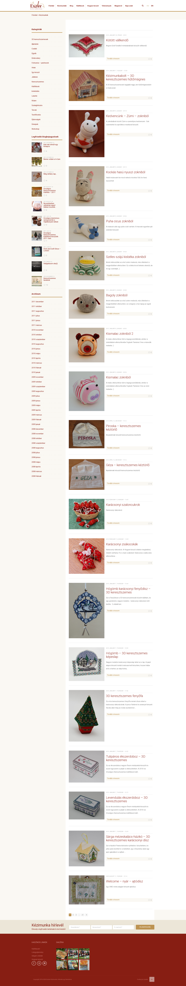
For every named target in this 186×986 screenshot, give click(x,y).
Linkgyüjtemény (37, 952)
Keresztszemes (38, 82)
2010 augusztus (38, 344)
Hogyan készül (93, 6)
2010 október (37, 335)
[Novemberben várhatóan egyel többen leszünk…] (37, 206)
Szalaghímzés (37, 105)
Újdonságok (36, 119)
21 (83, 915)
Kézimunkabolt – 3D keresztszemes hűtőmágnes (125, 77)
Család (34, 49)
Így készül (36, 72)
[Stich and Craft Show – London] (37, 251)
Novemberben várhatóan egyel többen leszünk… (49, 205)
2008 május (36, 462)
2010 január (36, 372)
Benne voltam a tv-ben (51, 159)
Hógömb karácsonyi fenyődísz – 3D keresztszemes (128, 590)
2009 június (36, 401)
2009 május (36, 405)
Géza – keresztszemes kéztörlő (128, 465)
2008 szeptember (38, 443)
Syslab (146, 979)
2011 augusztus (38, 311)
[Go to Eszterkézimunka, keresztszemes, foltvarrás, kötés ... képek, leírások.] (47, 36)
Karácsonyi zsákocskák (122, 544)
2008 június (36, 457)
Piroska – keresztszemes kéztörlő (123, 427)
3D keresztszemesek (40, 39)
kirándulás (35, 91)
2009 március (37, 415)
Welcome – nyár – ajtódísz (124, 881)
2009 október (37, 382)
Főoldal (51, 6)
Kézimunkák (62, 6)
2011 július (36, 316)
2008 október (37, 438)
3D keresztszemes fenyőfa (124, 696)
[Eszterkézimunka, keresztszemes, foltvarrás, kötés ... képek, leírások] (37, 2)
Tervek (34, 110)
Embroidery (36, 58)
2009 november (37, 377)
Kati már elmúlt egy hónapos (50, 145)
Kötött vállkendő (117, 40)
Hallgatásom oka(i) (50, 264)
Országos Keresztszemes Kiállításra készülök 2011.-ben (50, 235)
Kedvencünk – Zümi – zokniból (127, 116)
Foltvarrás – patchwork (40, 63)
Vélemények (106, 6)
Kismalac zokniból (118, 377)
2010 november (37, 330)
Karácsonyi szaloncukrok (123, 505)
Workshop (35, 129)
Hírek (34, 68)
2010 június (36, 349)
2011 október (37, 306)
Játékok (35, 77)
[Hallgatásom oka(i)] (37, 266)
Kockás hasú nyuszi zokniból (125, 172)
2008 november (37, 434)
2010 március (37, 363)
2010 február (36, 368)
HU (148, 6)
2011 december (38, 302)
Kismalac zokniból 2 (119, 333)
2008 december (38, 429)
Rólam (34, 101)
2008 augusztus (38, 448)
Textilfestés (36, 115)
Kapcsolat (129, 6)
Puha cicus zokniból (119, 221)
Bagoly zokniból (116, 295)
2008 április (36, 467)
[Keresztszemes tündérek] (37, 281)
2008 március (37, 471)
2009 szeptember (38, 387)
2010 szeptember (38, 339)
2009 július (36, 396)
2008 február (36, 476)
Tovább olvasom (113, 59)
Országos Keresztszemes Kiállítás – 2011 (49, 190)
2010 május (36, 353)
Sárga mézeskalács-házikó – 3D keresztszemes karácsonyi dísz (128, 838)
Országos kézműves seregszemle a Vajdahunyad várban (51, 220)
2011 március (37, 325)
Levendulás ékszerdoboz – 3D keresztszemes (127, 799)
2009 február (36, 420)
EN (152, 6)
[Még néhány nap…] (37, 177)
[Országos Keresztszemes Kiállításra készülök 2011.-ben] (37, 236)
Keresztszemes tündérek (49, 279)
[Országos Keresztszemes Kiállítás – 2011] (37, 191)
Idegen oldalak (37, 956)
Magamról (118, 6)
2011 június (36, 320)
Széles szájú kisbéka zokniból (126, 257)
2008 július (36, 453)
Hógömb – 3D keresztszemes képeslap (127, 655)
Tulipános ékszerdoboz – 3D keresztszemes (125, 758)
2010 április (36, 358)
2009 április (36, 410)
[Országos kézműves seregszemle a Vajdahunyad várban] (37, 221)
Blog (71, 6)
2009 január (36, 424)
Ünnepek (35, 124)
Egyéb (34, 53)
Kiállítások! (36, 949)
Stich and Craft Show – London (52, 250)
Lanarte (34, 96)
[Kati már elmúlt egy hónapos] (37, 147)
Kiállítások (80, 6)
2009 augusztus (38, 391)
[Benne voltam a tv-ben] (37, 162)
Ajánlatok (35, 44)
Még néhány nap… (50, 174)
